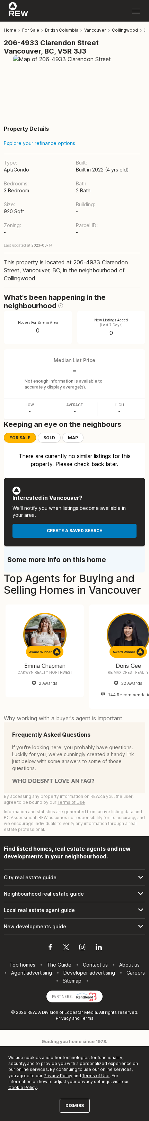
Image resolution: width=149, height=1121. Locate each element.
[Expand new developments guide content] (74, 927)
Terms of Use (71, 802)
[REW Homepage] (18, 10)
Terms (87, 1018)
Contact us (95, 965)
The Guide (59, 965)
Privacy (63, 1018)
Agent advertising (31, 973)
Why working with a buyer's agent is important (63, 718)
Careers (135, 973)
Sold (49, 437)
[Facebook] (50, 948)
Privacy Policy (58, 1075)
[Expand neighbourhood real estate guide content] (74, 894)
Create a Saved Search (75, 530)
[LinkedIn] (98, 948)
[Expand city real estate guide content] (74, 878)
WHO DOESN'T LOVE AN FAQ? (53, 780)
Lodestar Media (80, 1012)
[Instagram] (82, 948)
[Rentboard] (86, 996)
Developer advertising (89, 973)
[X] (66, 948)
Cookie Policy (22, 1087)
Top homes (22, 965)
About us (129, 965)
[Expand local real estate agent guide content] (74, 910)
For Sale (19, 437)
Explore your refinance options (39, 143)
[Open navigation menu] (136, 11)
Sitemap (72, 981)
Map (73, 437)
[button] (60, 305)
